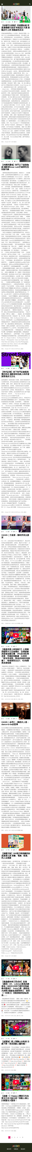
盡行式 (15, 699)
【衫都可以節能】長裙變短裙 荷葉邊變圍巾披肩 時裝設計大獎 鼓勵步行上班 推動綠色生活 (15, 27)
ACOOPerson (17, 348)
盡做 (15, 1070)
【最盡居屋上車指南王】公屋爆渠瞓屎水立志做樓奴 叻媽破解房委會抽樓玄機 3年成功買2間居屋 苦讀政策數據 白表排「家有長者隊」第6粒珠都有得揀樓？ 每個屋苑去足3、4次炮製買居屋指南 (15, 656)
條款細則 (23, 1149)
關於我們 (9, 1149)
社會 (22, 623)
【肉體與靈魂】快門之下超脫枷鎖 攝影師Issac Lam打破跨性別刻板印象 (15, 167)
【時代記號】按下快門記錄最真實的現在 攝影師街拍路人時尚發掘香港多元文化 (15, 374)
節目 (22, 699)
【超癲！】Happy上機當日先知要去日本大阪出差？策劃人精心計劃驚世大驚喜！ (15, 1098)
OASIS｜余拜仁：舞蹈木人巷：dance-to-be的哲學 (15, 723)
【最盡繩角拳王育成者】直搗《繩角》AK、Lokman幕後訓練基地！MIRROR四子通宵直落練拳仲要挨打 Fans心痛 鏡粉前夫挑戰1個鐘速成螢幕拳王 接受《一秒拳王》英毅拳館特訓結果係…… (15, 988)
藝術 (15, 141)
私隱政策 (16, 1149)
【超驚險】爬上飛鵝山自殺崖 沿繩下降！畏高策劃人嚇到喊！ (15, 1042)
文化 (22, 512)
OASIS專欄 (17, 623)
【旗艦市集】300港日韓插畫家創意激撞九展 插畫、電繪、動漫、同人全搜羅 (15, 855)
